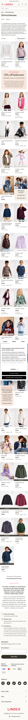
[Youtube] (19, 683)
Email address (5, 648)
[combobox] (14, 8)
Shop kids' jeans (21, 195)
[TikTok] (14, 683)
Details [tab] (14, 341)
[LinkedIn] (25, 683)
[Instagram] (3, 683)
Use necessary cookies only (14, 377)
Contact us (7, 713)
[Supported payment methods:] (14, 671)
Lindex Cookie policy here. (8, 365)
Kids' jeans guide (21, 198)
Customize (13, 369)
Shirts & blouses (9, 12)
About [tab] (22, 341)
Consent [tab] (5, 341)
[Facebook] (8, 683)
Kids (2, 12)
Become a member (7, 403)
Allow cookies (14, 373)
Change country (15, 716)
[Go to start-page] (9, 4)
